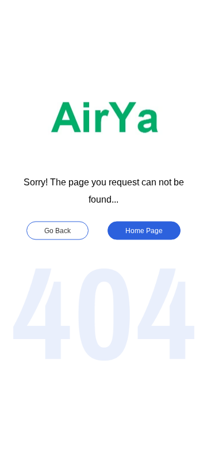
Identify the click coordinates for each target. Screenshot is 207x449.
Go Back (57, 231)
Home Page (144, 231)
